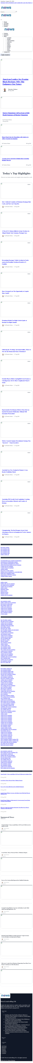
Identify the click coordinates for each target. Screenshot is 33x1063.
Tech (8, 49)
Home (5, 22)
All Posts (6, 23)
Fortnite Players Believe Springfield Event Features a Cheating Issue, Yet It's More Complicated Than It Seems (16, 380)
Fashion (6, 33)
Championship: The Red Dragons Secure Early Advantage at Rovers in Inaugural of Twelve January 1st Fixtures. (16, 532)
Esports (6, 26)
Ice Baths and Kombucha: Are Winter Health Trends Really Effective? (16, 1022)
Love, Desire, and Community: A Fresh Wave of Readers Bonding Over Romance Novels (17, 1025)
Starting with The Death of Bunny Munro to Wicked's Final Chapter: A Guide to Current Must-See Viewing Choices (17, 1016)
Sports (8, 47)
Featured (6, 34)
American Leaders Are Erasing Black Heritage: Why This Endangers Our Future (15, 81)
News (8, 43)
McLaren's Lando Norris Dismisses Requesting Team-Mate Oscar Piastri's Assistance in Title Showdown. (16, 964)
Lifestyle (9, 42)
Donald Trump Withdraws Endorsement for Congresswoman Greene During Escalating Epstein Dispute (15, 936)
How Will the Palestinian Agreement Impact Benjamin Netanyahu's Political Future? (16, 1028)
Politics (9, 46)
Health (8, 39)
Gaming (9, 37)
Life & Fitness (10, 40)
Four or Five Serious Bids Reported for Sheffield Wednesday (12, 786)
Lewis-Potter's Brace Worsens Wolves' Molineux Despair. (12, 780)
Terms (9, 1060)
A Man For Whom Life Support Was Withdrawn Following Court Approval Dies (17, 1019)
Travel (8, 50)
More (5, 36)
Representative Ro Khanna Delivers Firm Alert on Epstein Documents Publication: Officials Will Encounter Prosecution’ (15, 411)
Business (6, 24)
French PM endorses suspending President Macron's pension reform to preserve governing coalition (17, 1032)
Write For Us (4, 1060)
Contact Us (7, 52)
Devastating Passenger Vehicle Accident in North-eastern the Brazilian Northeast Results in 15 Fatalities (15, 262)
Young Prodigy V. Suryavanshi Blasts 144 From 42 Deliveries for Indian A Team (16, 774)
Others (8, 44)
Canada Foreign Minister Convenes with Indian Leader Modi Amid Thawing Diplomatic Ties (15, 908)
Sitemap (13, 1060)
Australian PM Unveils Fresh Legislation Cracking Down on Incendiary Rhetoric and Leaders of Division (16, 501)
